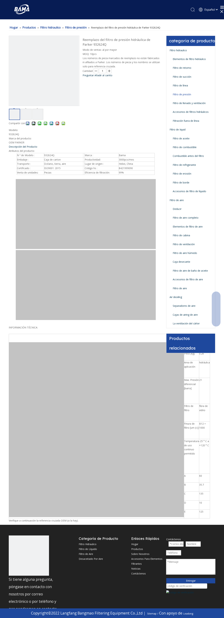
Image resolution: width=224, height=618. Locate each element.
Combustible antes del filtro (188, 156)
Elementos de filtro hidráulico (189, 59)
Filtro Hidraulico (87, 544)
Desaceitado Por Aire (91, 558)
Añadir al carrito (103, 75)
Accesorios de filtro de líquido (189, 191)
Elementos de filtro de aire (188, 226)
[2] (29, 555)
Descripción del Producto (23, 146)
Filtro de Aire (86, 554)
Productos (137, 549)
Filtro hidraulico (178, 50)
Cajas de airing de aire (185, 314)
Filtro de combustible (185, 147)
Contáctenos (138, 573)
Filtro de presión (182, 94)
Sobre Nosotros (140, 554)
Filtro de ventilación (184, 244)
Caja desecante (181, 261)
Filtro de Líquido (88, 549)
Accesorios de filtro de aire (188, 279)
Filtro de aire (177, 200)
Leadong (188, 613)
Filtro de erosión (182, 173)
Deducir (177, 209)
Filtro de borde (181, 182)
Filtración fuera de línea (186, 120)
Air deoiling (176, 297)
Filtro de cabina (181, 235)
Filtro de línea (180, 85)
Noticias (136, 568)
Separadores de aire (184, 305)
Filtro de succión (182, 76)
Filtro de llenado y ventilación (189, 103)
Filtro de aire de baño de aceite (190, 270)
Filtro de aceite (181, 138)
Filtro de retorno (182, 67)
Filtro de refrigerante (184, 164)
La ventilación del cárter (186, 323)
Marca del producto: (20, 138)
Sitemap (151, 613)
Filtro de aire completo (185, 217)
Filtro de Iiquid (178, 129)
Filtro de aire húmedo (185, 253)
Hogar (134, 544)
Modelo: (13, 130)
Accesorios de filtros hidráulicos (191, 111)
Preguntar (88, 75)
